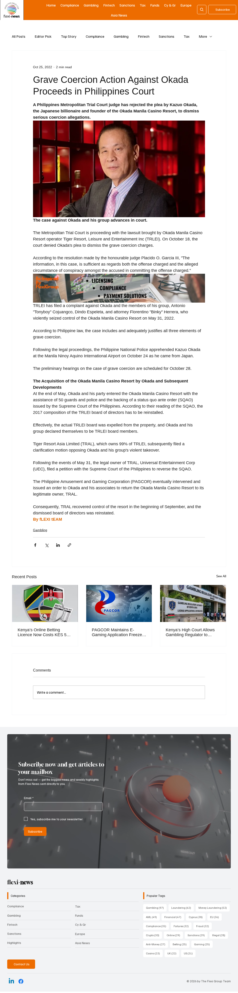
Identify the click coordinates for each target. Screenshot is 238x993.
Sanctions (166, 36)
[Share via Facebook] (35, 545)
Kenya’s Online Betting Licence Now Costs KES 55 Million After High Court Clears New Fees (43, 632)
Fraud (204, 926)
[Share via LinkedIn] (58, 545)
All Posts (18, 36)
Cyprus (197, 917)
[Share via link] (69, 545)
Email (28, 798)
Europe (80, 934)
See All (221, 576)
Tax (186, 36)
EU (216, 917)
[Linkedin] (11, 981)
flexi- (20, 882)
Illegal (220, 935)
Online (175, 935)
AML (153, 917)
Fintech (143, 36)
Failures (183, 926)
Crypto (154, 935)
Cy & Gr (80, 924)
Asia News (82, 943)
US (189, 953)
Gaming (203, 944)
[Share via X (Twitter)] (46, 545)
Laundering (182, 907)
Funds (79, 915)
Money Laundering (214, 907)
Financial (174, 917)
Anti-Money (157, 944)
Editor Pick (43, 36)
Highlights (14, 943)
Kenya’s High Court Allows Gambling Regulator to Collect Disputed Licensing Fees (190, 632)
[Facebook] (21, 981)
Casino (154, 953)
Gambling (121, 36)
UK (173, 953)
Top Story (68, 36)
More (203, 36)
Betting (181, 944)
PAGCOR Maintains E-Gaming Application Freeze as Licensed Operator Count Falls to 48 (118, 632)
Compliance (95, 36)
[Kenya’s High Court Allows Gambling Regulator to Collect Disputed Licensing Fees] (193, 603)
